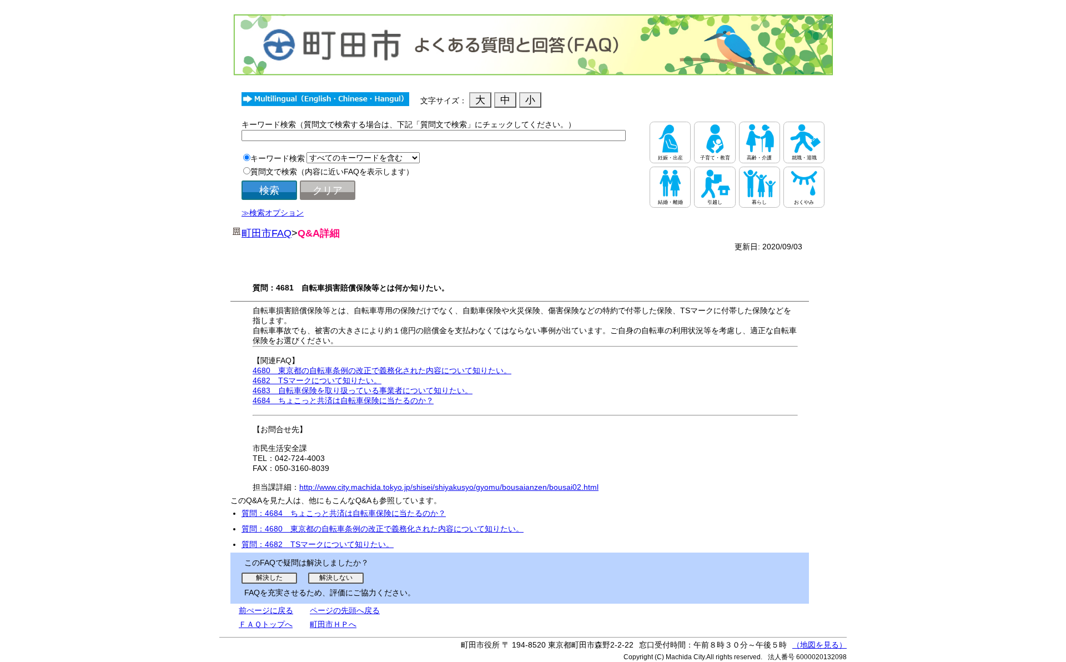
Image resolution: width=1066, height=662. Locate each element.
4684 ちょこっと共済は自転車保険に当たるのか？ (343, 400)
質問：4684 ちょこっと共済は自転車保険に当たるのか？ (344, 513)
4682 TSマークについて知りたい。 (317, 380)
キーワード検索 (277, 158)
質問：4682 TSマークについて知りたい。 (318, 544)
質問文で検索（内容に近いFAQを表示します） (332, 171)
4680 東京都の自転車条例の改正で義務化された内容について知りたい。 (382, 370)
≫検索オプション (273, 212)
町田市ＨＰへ (333, 624)
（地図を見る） (819, 644)
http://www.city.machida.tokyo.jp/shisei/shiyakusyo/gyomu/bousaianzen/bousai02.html (449, 487)
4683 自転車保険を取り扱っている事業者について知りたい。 (362, 390)
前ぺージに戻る (266, 610)
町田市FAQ (266, 233)
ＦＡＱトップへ (266, 624)
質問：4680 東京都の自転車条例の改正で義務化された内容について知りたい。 (383, 528)
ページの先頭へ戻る (345, 610)
